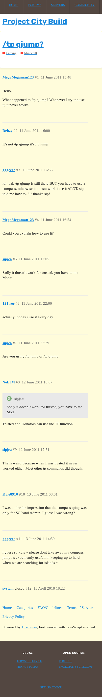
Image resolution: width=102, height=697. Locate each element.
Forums (34, 5)
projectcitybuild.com (75, 666)
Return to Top (51, 687)
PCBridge (65, 661)
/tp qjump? (23, 44)
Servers (58, 5)
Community (85, 5)
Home (13, 5)
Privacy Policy (13, 616)
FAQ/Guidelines (50, 608)
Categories (25, 608)
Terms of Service (80, 608)
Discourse (29, 627)
